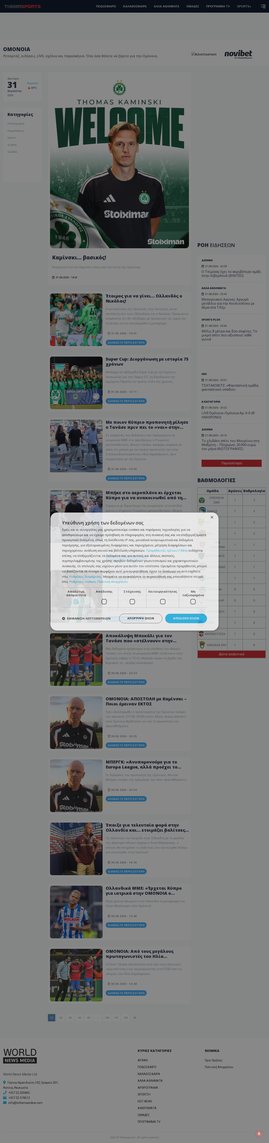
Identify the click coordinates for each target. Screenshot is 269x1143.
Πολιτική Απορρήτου (112, 582)
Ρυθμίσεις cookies (82, 582)
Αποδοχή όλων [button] (186, 618)
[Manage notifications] (259, 1133)
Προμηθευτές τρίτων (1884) (167, 550)
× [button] (211, 517)
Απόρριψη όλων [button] (140, 618)
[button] (86, 618)
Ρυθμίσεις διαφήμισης (85, 576)
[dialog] (134, 571)
